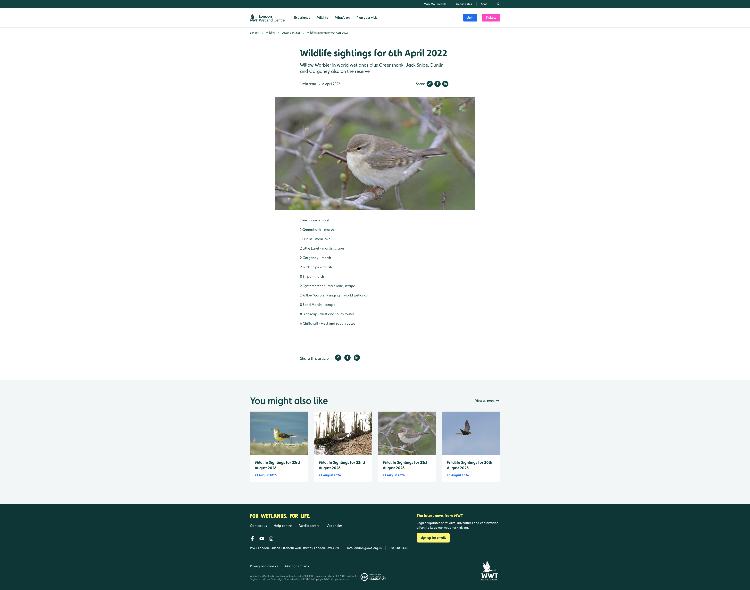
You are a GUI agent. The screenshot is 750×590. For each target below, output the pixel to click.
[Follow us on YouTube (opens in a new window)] (261, 538)
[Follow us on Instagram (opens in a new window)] (271, 538)
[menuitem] (470, 17)
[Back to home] (489, 570)
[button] (430, 84)
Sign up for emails (433, 538)
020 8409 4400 (399, 548)
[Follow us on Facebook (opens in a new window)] (252, 538)
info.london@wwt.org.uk (364, 548)
